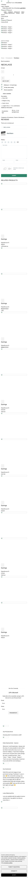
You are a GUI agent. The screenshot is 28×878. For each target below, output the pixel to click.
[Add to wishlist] (9, 236)
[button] (2, 236)
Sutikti (14, 875)
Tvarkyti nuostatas (14, 867)
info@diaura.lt (9, 817)
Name (2, 706)
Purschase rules (5, 842)
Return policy (4, 839)
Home (2, 58)
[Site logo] (4, 10)
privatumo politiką (8, 862)
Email (2, 700)
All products (9, 58)
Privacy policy (4, 845)
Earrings (4, 239)
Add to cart (6, 81)
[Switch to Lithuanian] (11, 1)
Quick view (6, 236)
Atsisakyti (14, 871)
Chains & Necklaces (19, 117)
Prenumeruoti (13, 712)
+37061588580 (18, 2)
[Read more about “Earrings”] (2, 300)
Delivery (3, 837)
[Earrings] (14, 195)
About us (3, 851)
